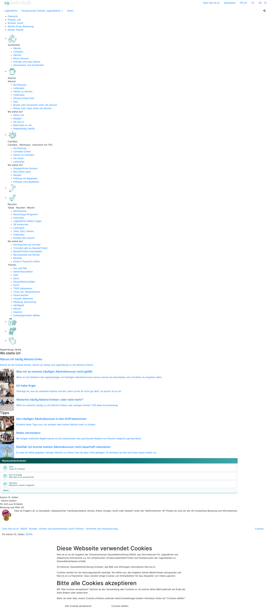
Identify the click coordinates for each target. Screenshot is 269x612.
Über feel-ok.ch (211, 2)
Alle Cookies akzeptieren (78, 606)
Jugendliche (10, 10)
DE (260, 2)
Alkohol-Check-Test (23, 98)
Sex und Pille (20, 268)
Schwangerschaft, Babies (26, 315)
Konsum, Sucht (15, 23)
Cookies (259, 528)
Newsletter (230, 2)
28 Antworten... (21, 224)
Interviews (18, 217)
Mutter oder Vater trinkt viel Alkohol (32, 108)
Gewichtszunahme (23, 271)
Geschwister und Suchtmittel (28, 65)
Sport (16, 278)
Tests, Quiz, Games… (24, 231)
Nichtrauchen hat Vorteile (26, 244)
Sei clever (18, 158)
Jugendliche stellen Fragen (27, 221)
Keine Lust (18, 115)
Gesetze (17, 312)
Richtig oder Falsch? (24, 237)
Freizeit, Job (14, 19)
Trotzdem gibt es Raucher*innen (30, 248)
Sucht (16, 285)
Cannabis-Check (22, 151)
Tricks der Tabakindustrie (26, 291)
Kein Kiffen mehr (22, 171)
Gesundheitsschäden (24, 281)
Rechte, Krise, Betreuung (20, 26)
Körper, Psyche (15, 29)
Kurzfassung (19, 84)
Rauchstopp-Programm (25, 214)
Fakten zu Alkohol (22, 91)
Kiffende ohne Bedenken (26, 181)
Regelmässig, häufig (23, 128)
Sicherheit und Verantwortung (102, 528)
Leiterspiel (18, 88)
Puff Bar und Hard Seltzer (26, 61)
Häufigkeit (18, 305)
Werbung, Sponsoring (24, 301)
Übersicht (13, 16)
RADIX (24, 528)
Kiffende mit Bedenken (25, 178)
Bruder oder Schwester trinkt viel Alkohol (35, 105)
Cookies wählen (120, 606)
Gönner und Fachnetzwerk (53, 528)
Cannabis (18, 51)
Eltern (70, 10)
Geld (15, 275)
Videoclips (18, 94)
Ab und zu (18, 121)
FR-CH (243, 2)
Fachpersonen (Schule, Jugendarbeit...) (42, 10)
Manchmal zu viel (22, 125)
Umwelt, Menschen (23, 298)
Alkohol (17, 55)
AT (252, 2)
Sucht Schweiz (76, 528)
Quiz (15, 101)
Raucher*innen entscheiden (27, 251)
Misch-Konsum (21, 58)
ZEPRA (29, 534)
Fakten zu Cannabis (23, 154)
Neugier (17, 118)
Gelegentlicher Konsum (25, 168)
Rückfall (17, 258)
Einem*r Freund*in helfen (26, 261)
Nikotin (17, 48)
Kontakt (33, 528)
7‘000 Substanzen (22, 288)
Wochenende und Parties (26, 254)
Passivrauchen (20, 295)
